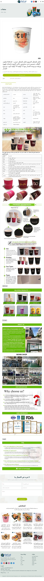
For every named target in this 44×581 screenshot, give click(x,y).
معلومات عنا (23, 560)
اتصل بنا (22, 564)
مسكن (5, 12)
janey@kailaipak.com (9, 567)
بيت (21, 556)
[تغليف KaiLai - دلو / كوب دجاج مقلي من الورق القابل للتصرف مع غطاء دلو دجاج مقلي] (6, 518)
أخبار (21, 563)
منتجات (2, 12)
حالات (21, 561)
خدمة (21, 559)
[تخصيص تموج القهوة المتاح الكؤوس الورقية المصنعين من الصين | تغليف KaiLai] (38, 537)
